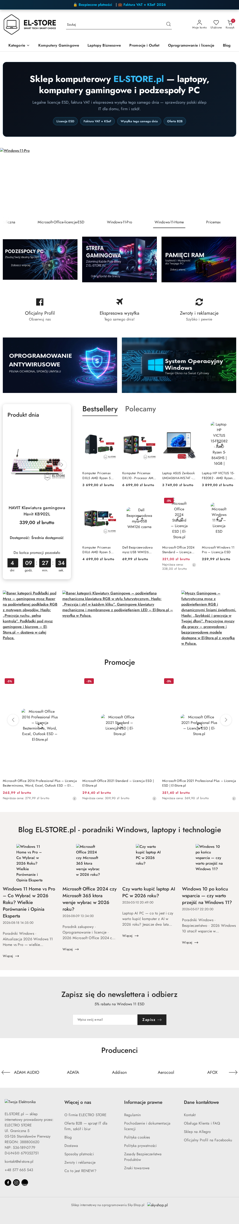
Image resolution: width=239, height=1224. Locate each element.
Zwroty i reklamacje (79, 1162)
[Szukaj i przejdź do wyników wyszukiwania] (168, 24)
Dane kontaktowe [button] (201, 1102)
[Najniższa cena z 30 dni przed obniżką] (194, 565)
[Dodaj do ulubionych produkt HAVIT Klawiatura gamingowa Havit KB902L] (60, 428)
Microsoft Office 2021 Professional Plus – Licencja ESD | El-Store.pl (199, 783)
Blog (68, 1137)
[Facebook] (8, 1182)
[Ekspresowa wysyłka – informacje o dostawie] (119, 310)
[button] (19, 46)
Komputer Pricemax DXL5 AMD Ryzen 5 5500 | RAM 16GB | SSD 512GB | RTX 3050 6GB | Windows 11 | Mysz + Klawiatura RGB (98, 475)
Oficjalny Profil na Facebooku (208, 1140)
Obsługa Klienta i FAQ (202, 1123)
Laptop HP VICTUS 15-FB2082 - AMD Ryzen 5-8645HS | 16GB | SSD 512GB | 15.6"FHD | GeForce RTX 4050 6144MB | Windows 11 (218, 475)
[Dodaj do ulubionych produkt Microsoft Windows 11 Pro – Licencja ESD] (230, 501)
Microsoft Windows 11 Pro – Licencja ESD (218, 549)
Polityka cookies (137, 1137)
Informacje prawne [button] (143, 1102)
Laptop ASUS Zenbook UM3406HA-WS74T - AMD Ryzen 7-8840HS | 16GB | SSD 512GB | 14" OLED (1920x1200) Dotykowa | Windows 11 (179, 475)
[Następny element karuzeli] (233, 1072)
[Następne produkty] (226, 720)
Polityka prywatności (140, 1145)
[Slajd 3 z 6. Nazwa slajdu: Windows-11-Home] (119, 182)
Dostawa (71, 1145)
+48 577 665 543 (19, 1170)
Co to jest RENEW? (80, 1170)
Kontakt (190, 1115)
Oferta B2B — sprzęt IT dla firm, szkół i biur (85, 1126)
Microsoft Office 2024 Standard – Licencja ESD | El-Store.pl (178, 549)
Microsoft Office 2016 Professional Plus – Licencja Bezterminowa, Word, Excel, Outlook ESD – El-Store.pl (40, 783)
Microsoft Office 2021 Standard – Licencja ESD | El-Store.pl (118, 783)
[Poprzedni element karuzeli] (6, 1072)
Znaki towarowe (136, 1168)
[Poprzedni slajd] (10, 182)
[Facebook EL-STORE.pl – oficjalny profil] (39, 310)
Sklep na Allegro (197, 1131)
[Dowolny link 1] (24, 1182)
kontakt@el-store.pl (19, 1161)
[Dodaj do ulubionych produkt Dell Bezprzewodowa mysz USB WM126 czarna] (151, 501)
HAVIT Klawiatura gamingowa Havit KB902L (37, 511)
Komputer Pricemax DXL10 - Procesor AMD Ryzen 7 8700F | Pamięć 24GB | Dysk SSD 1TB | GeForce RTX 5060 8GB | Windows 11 (139, 475)
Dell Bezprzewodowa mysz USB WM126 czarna (137, 549)
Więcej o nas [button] (77, 1102)
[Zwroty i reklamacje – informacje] (199, 310)
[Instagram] (16, 1182)
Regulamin (132, 1115)
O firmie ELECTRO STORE (85, 1115)
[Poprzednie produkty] (13, 720)
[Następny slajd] (228, 182)
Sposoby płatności (79, 1154)
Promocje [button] (119, 662)
